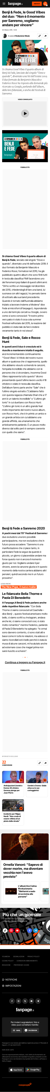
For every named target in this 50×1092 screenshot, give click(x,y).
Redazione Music (22, 36)
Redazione (6, 965)
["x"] (23, 930)
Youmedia (6, 956)
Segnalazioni (18, 956)
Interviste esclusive (10, 756)
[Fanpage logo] (15, 3)
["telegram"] (35, 930)
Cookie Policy (7, 961)
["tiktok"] (5, 930)
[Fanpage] (25, 1010)
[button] (45, 35)
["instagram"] (11, 930)
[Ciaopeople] (25, 1085)
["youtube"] (17, 930)
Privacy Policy (33, 956)
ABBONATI (37, 4)
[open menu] (3, 4)
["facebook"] (29, 930)
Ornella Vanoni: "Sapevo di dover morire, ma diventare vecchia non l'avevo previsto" (23, 871)
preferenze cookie (21, 965)
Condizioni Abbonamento (27, 961)
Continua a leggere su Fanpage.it (25, 662)
